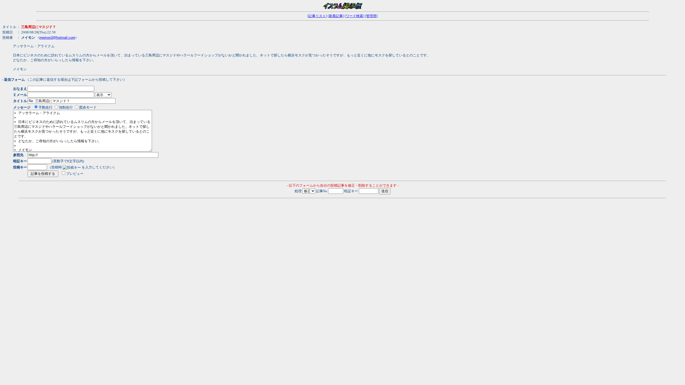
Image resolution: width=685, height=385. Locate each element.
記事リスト (317, 16)
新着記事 (336, 16)
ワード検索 (354, 16)
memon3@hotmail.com (57, 38)
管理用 (371, 16)
